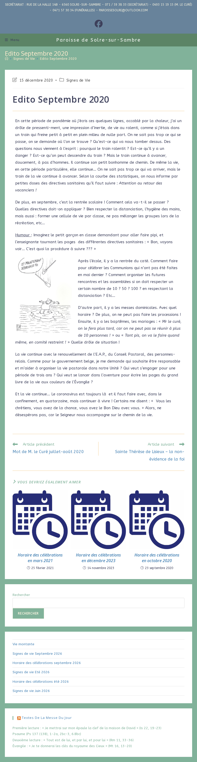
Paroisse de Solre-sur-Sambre (98, 40)
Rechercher (21, 595)
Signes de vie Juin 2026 (31, 691)
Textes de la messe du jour (47, 717)
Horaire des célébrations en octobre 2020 (156, 557)
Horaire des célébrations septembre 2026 (47, 663)
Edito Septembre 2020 (58, 59)
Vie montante (23, 644)
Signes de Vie (78, 80)
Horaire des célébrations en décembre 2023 (98, 557)
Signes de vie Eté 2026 (31, 672)
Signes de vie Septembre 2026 (37, 654)
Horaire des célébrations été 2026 (41, 681)
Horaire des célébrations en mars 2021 (40, 557)
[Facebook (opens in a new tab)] (98, 24)
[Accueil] (6, 59)
